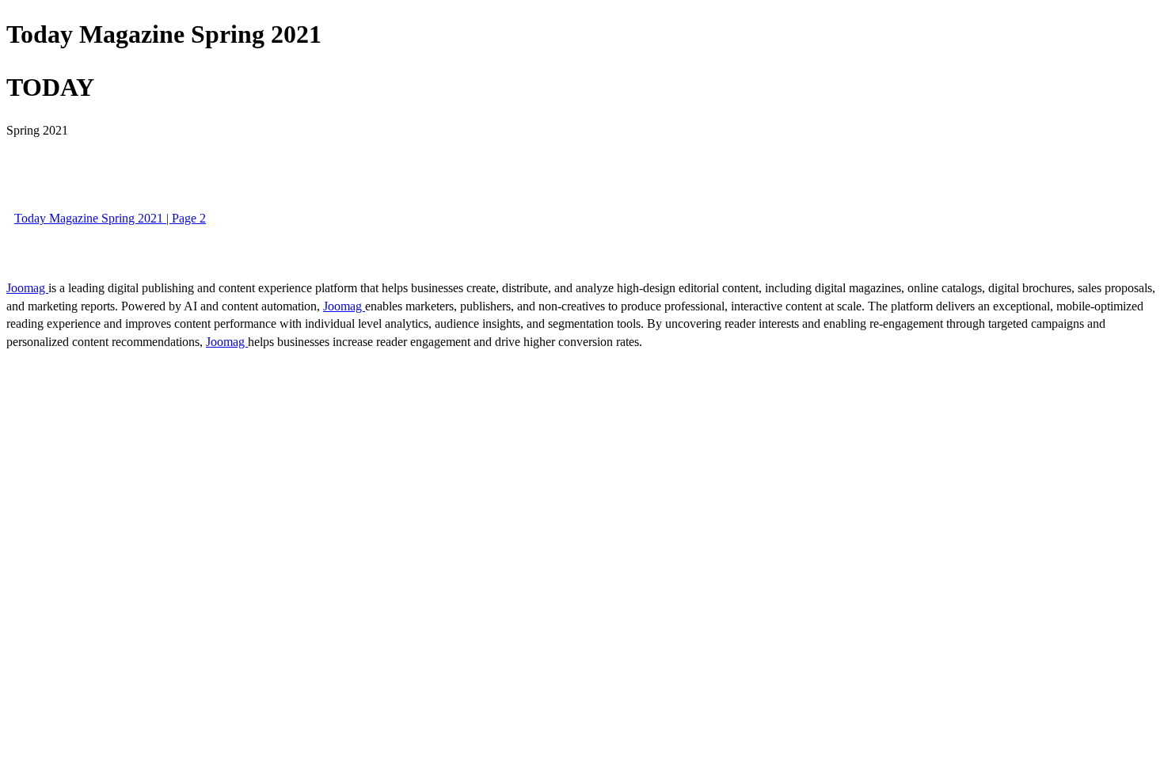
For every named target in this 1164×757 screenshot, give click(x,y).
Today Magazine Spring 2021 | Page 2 (110, 218)
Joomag (27, 288)
